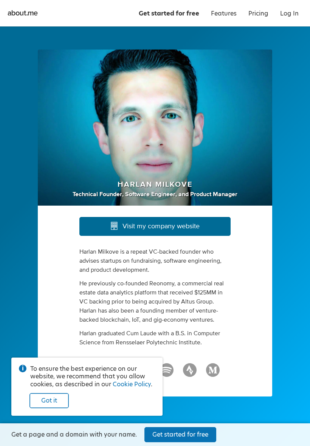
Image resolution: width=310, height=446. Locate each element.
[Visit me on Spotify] (167, 373)
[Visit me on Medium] (213, 373)
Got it (49, 400)
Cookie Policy (132, 384)
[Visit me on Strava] (190, 373)
